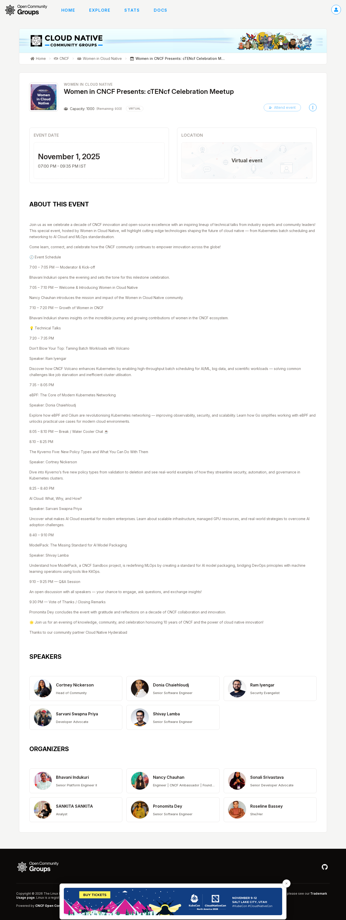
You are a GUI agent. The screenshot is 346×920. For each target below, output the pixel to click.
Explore (99, 10)
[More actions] (313, 107)
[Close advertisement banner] (286, 883)
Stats (132, 10)
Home (68, 10)
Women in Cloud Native (88, 84)
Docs (160, 10)
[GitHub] (325, 867)
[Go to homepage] (28, 10)
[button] (75, 688)
